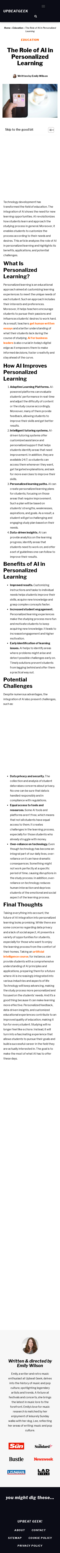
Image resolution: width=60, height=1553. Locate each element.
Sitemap (15, 1538)
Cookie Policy (40, 1538)
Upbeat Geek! (30, 1521)
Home (7, 27)
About (19, 1530)
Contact (39, 1530)
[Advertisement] (30, 167)
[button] (43, 6)
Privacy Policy (30, 1545)
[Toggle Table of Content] (49, 130)
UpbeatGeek (15, 11)
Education (17, 27)
